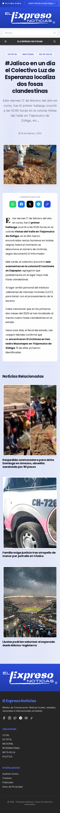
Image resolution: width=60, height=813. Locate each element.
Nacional (28, 54)
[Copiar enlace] (47, 204)
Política (7, 756)
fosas (26, 318)
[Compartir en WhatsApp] (12, 204)
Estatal (13, 54)
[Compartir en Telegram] (38, 204)
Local (6, 735)
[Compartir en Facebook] (21, 204)
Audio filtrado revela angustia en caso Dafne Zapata (33, 3)
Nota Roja (45, 54)
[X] (15, 718)
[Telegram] (20, 718)
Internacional (11, 748)
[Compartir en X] (30, 204)
